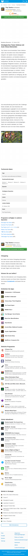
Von (10, 9)
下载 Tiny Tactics (5, 231)
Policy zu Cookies (19, 537)
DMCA (16, 545)
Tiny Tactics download (6, 234)
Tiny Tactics (12, 7)
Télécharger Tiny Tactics (7, 236)
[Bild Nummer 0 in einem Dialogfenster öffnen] (11, 137)
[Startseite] (1, 5)
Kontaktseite (11, 281)
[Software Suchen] (23, 1)
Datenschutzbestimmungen (21, 539)
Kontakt (3, 535)
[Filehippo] (5, 1)
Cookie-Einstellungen (20, 547)
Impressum (17, 542)
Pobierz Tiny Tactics (6, 229)
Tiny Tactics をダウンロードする (9, 227)
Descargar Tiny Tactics (6, 222)
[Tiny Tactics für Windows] (2, 9)
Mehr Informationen (14, 524)
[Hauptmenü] (26, 1)
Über (2, 533)
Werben (3, 538)
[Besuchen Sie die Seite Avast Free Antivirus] (14, 14)
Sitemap (3, 541)
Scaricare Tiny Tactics (6, 224)
